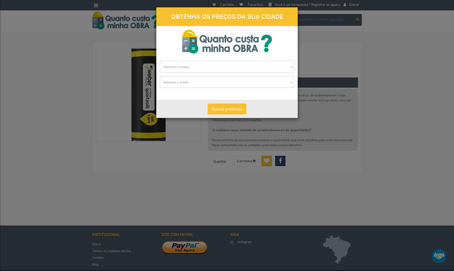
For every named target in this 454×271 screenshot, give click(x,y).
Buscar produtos (227, 108)
